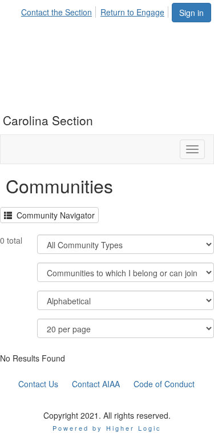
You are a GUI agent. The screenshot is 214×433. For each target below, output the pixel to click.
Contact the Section (56, 12)
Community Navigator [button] (53, 215)
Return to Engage (132, 12)
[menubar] (96, 10)
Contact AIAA (96, 384)
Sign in (191, 12)
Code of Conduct (164, 384)
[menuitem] (59, 10)
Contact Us (38, 384)
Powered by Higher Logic (107, 427)
